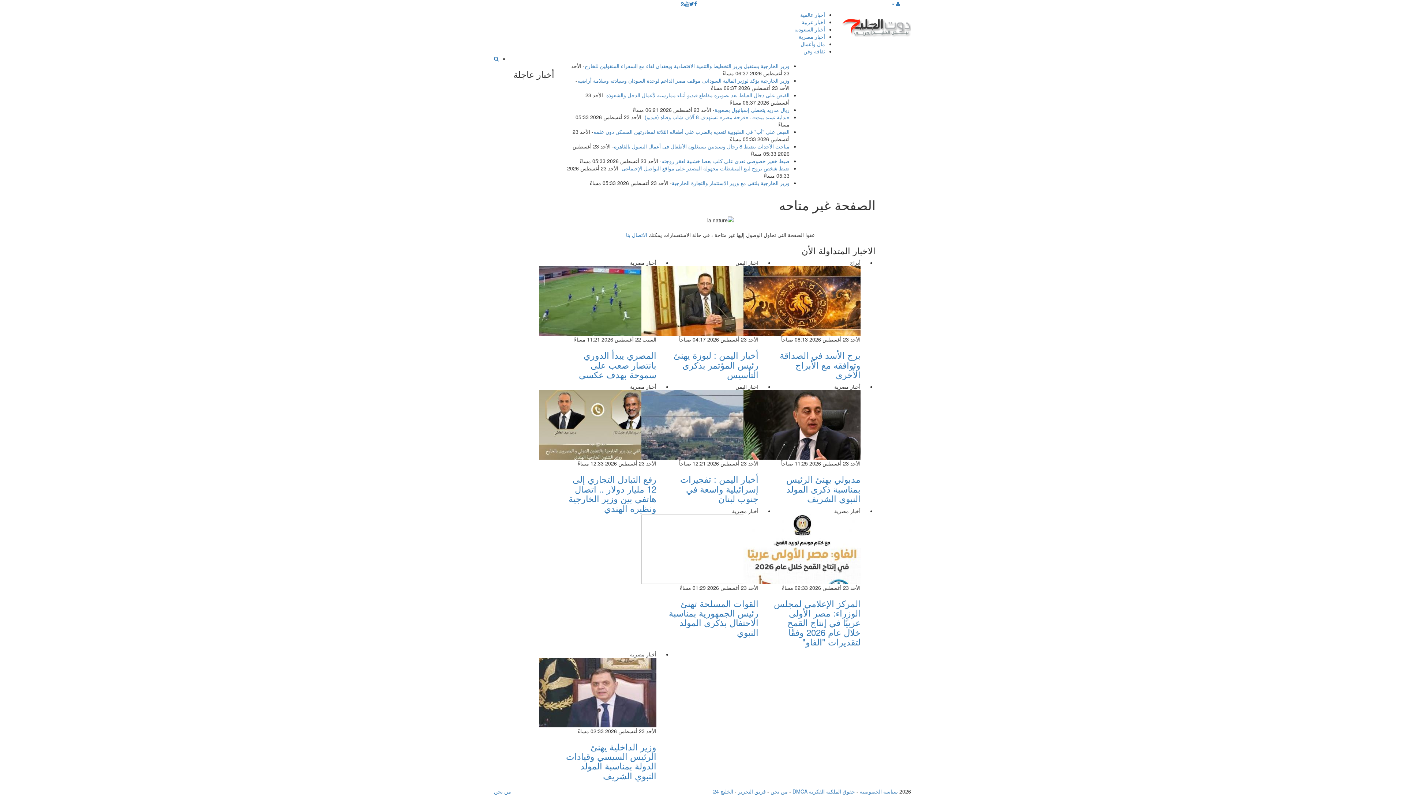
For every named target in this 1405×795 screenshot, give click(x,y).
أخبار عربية (813, 22)
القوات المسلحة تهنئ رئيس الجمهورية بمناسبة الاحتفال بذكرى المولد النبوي (713, 617)
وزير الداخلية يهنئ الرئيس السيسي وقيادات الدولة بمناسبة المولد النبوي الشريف (611, 761)
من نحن (779, 791)
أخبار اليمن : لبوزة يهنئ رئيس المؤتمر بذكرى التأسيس (716, 364)
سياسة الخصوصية (879, 791)
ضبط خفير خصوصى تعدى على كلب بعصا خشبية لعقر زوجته (726, 161)
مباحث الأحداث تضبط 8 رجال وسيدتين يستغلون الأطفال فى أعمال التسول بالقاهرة (702, 146)
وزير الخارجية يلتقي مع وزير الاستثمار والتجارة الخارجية (731, 182)
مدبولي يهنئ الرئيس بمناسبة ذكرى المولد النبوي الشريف (823, 488)
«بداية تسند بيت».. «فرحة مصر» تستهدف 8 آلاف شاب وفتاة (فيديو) (717, 117)
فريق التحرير (752, 791)
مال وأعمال (813, 44)
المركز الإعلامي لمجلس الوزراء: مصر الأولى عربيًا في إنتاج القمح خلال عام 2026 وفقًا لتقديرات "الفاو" (817, 622)
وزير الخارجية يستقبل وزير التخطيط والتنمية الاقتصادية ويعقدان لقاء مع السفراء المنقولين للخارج (687, 65)
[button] (895, 3)
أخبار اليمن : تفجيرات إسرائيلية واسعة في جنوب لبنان (719, 488)
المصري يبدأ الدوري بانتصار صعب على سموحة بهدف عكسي (617, 364)
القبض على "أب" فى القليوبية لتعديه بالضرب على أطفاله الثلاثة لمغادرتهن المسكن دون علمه (691, 131)
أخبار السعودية (809, 29)
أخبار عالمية (812, 14)
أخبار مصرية (812, 36)
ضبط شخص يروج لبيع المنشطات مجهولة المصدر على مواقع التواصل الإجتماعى (706, 168)
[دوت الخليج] (876, 25)
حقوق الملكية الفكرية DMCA (824, 791)
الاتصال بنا (636, 234)
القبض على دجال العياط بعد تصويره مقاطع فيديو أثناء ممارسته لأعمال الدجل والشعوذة (698, 95)
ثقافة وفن (814, 51)
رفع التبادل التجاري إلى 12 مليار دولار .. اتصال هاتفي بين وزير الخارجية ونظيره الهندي (612, 493)
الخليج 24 (723, 791)
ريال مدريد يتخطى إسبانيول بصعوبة (752, 109)
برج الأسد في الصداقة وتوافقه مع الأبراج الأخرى (820, 364)
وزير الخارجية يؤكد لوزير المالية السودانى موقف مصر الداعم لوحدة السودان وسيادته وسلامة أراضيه (683, 80)
